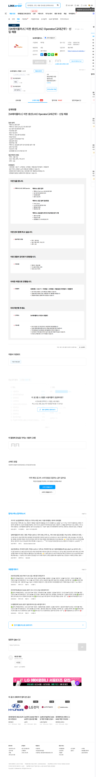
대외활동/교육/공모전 (24, 13)
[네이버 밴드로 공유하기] (52, 54)
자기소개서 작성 (51, 89)
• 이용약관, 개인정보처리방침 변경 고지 (44, 752)
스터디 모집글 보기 (47, 492)
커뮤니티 (40, 13)
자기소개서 (48, 13)
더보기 (83, 514)
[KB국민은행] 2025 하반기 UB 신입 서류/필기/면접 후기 (28, 576)
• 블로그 (72, 750)
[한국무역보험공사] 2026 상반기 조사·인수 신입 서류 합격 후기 (30, 590)
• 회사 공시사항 (11, 754)
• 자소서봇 (61, 754)
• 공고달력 (72, 748)
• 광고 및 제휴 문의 (25, 748)
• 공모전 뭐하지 (84, 752)
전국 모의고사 (64, 19)
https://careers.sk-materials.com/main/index (77, 51)
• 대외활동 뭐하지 (85, 750)
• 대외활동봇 (61, 748)
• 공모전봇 (61, 750)
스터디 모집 (37, 100)
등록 (82, 647)
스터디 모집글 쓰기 (47, 487)
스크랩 (85, 5)
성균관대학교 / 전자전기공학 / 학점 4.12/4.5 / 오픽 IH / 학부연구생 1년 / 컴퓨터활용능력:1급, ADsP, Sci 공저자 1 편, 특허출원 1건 (47, 549)
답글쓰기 (16, 667)
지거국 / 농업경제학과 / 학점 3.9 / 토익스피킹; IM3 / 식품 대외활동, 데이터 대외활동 (36, 520)
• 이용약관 (38, 748)
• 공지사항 (10, 750)
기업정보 (24, 19)
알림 (78, 5)
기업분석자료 (35, 19)
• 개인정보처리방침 (40, 750)
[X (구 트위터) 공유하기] (45, 54)
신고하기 (83, 347)
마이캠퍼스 (72, 13)
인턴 (13, 19)
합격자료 (57, 100)
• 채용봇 (60, 752)
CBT (34, 13)
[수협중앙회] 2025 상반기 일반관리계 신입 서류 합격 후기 (28, 604)
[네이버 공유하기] (49, 54)
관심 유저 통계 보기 (75, 61)
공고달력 (43, 19)
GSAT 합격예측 (53, 19)
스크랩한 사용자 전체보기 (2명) (62, 63)
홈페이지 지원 (39, 62)
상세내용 (18, 100)
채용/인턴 (12, 13)
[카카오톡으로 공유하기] (56, 54)
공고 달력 (70, 5)
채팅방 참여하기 (38, 71)
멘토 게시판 (58, 13)
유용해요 (23, 667)
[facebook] (41, 54)
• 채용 (9, 752)
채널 (65, 13)
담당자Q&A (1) (76, 100)
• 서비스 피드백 (24, 752)
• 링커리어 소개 (11, 748)
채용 (18, 19)
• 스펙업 (83, 748)
